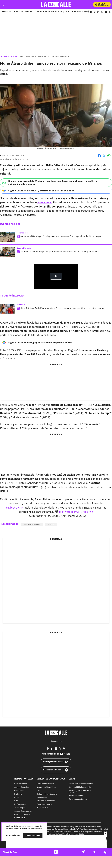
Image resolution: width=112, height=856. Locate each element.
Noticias (13, 56)
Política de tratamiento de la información (80, 791)
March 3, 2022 (77, 516)
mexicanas (44, 202)
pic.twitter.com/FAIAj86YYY (76, 511)
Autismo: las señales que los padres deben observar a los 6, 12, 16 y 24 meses (59, 251)
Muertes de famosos (32, 524)
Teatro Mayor (19, 808)
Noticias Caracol (20, 784)
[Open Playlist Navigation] (108, 852)
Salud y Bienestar (24, 248)
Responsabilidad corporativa (80, 787)
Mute (83, 852)
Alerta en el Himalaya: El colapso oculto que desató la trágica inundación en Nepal (60, 236)
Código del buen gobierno (47, 794)
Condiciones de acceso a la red (81, 784)
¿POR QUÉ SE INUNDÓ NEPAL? (77, 12)
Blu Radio (18, 794)
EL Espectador (20, 804)
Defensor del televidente (46, 787)
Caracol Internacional (23, 811)
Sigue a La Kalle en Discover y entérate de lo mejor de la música (41, 190)
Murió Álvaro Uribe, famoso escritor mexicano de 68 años (44, 56)
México (51, 524)
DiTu (16, 801)
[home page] (56, 4)
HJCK (16, 797)
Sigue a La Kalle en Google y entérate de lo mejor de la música (40, 342)
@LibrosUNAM (14, 507)
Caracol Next (19, 818)
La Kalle (3, 56)
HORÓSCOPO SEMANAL (23, 12)
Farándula (21, 305)
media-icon (56, 851)
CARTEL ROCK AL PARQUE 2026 (49, 12)
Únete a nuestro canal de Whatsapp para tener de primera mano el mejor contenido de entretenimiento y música (52, 182)
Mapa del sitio (42, 808)
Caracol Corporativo (22, 814)
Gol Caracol (19, 791)
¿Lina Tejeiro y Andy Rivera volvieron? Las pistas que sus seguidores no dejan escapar (62, 308)
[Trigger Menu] (3, 4)
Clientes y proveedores (46, 801)
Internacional (22, 233)
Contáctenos (42, 797)
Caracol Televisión (21, 787)
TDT (38, 791)
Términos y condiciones (78, 799)
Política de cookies (76, 796)
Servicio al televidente (45, 784)
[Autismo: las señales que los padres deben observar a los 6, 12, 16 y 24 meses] (7, 252)
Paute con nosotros (44, 804)
